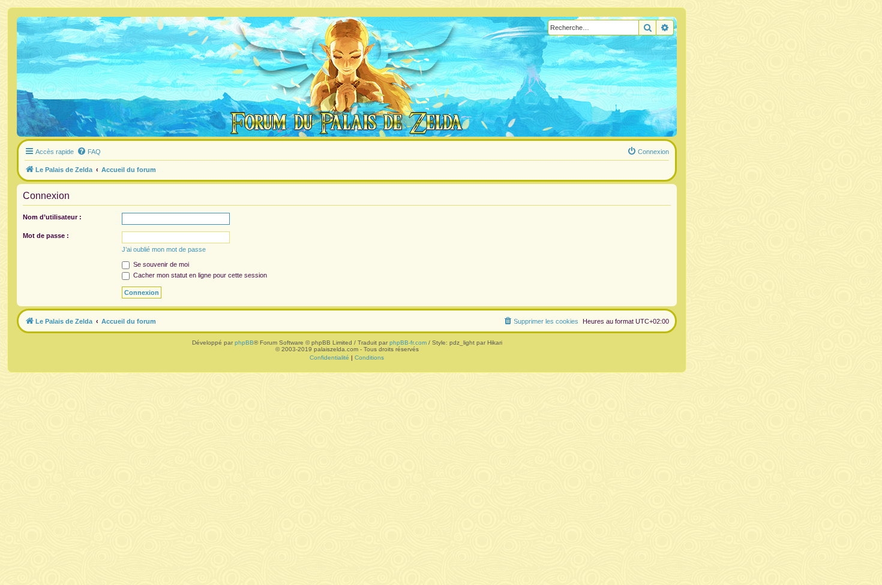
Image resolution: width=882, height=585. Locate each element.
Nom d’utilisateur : (52, 217)
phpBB (244, 342)
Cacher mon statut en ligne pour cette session (199, 275)
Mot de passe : (46, 235)
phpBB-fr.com (408, 342)
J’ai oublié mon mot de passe (164, 249)
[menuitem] (89, 151)
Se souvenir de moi (160, 264)
